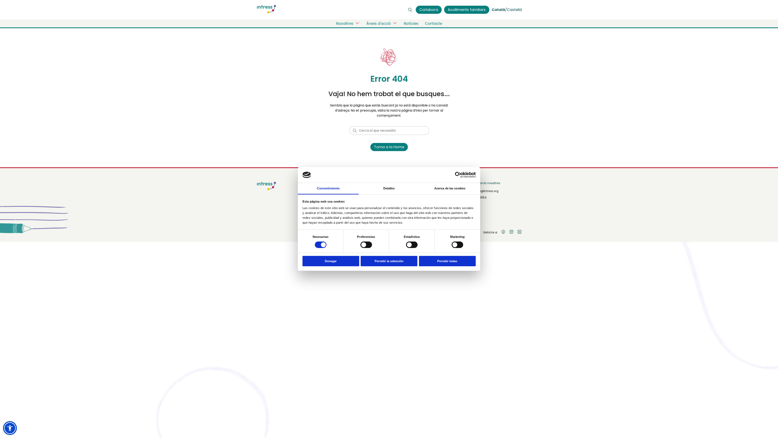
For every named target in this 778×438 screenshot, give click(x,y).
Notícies (411, 23)
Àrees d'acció (378, 23)
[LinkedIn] (519, 232)
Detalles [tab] (389, 188)
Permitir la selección (389, 261)
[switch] (366, 245)
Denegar (331, 261)
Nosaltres (344, 23)
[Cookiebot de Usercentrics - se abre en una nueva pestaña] (458, 175)
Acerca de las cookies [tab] (449, 188)
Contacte (433, 23)
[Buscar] (410, 10)
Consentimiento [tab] (328, 188)
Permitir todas (447, 261)
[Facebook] (503, 232)
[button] (10, 428)
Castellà (514, 9)
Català (498, 9)
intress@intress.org (485, 191)
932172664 (479, 197)
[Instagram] (511, 232)
